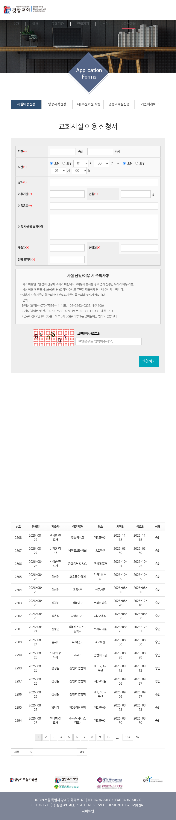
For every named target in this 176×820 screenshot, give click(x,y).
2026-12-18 (140, 603)
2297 (18, 681)
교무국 (77, 655)
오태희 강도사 (55, 655)
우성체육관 (100, 564)
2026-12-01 (140, 629)
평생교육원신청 (118, 104)
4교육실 (100, 642)
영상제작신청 (57, 104)
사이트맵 (88, 811)
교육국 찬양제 (78, 577)
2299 (18, 655)
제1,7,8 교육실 (100, 694)
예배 (35, 24)
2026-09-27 (140, 681)
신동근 (55, 629)
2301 (18, 629)
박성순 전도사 (55, 564)
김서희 (55, 642)
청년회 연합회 (78, 668)
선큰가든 (100, 590)
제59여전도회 (77, 707)
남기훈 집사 (55, 551)
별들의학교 (77, 537)
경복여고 (77, 603)
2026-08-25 (35, 616)
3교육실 (100, 550)
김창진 (55, 603)
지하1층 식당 (100, 577)
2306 (18, 564)
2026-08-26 (35, 564)
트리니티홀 (100, 629)
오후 (69, 163)
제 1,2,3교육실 (100, 668)
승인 (157, 537)
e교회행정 (129, 24)
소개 (16, 24)
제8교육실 (100, 720)
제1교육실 (100, 537)
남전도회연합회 (77, 550)
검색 (82, 752)
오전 (56, 163)
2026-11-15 (120, 538)
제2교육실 (100, 616)
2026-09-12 (120, 668)
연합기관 (83, 24)
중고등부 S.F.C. (77, 564)
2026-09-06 (120, 681)
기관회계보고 (150, 104)
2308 (18, 537)
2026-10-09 (120, 577)
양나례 (55, 707)
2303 (18, 603)
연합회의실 (100, 655)
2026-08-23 (35, 655)
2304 (18, 590)
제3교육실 (100, 681)
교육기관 (58, 24)
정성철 (55, 668)
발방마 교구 (77, 616)
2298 (18, 668)
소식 (105, 24)
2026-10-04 (120, 564)
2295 (18, 707)
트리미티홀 (100, 603)
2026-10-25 (140, 564)
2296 (18, 694)
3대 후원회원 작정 (88, 104)
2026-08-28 (120, 603)
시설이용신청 (26, 104)
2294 (18, 720)
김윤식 (55, 616)
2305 (18, 577)
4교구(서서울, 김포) (77, 720)
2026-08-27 (35, 538)
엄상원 (55, 577)
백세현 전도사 (55, 538)
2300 (18, 642)
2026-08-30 (120, 551)
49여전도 (77, 642)
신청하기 (149, 361)
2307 (18, 550)
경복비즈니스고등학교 (77, 629)
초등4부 (77, 590)
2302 (18, 616)
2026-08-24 (35, 629)
